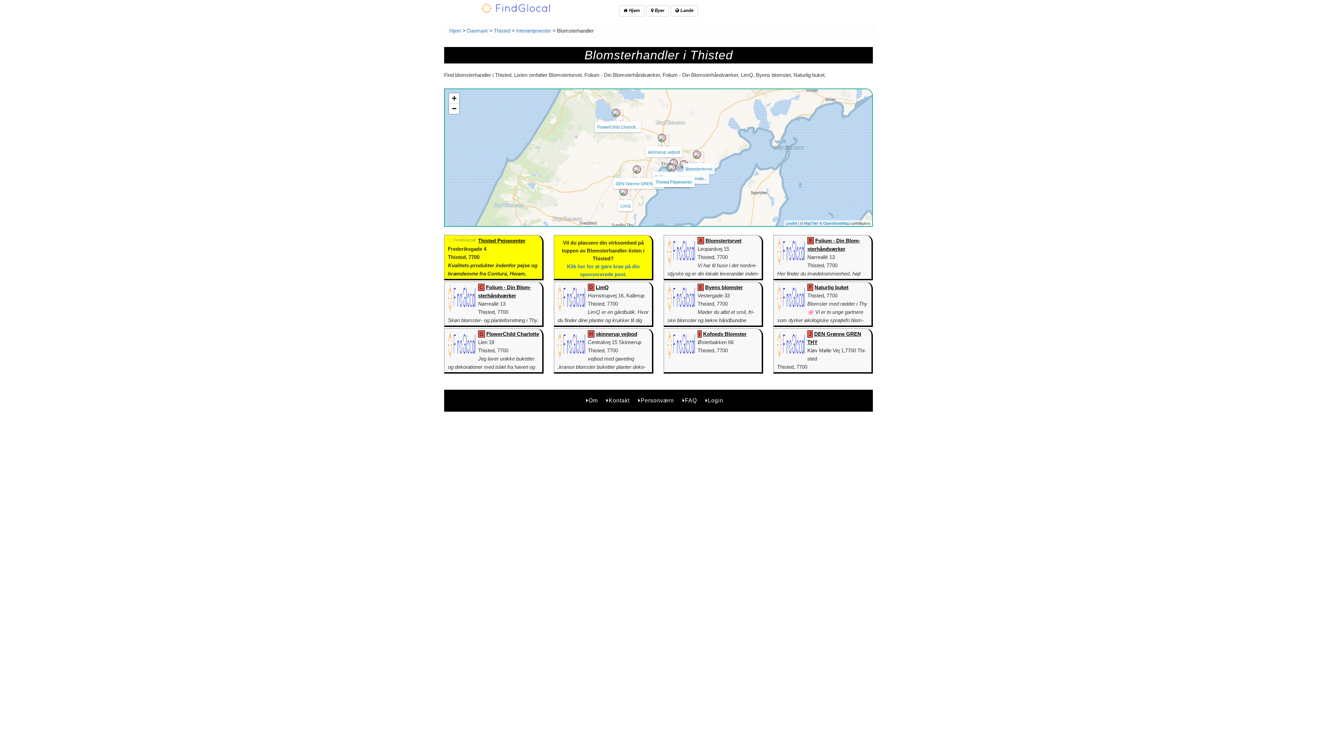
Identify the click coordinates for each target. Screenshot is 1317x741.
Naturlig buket (832, 287)
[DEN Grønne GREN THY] (637, 169)
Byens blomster (724, 287)
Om (593, 400)
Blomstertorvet (699, 169)
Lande (686, 10)
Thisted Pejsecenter (673, 182)
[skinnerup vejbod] (662, 138)
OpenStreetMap (836, 223)
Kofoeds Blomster (725, 334)
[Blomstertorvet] (697, 155)
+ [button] (454, 98)
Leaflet (791, 223)
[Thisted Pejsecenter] (672, 168)
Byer (658, 10)
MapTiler (811, 223)
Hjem (634, 10)
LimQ (625, 206)
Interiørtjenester (533, 31)
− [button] (454, 108)
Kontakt (619, 400)
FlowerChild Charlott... (618, 127)
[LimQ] (623, 192)
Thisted (502, 31)
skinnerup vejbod (664, 152)
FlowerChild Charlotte (512, 334)
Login (715, 400)
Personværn (657, 400)
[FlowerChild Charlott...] (616, 113)
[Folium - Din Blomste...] (673, 163)
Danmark (477, 31)
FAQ (691, 400)
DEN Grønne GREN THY (639, 183)
